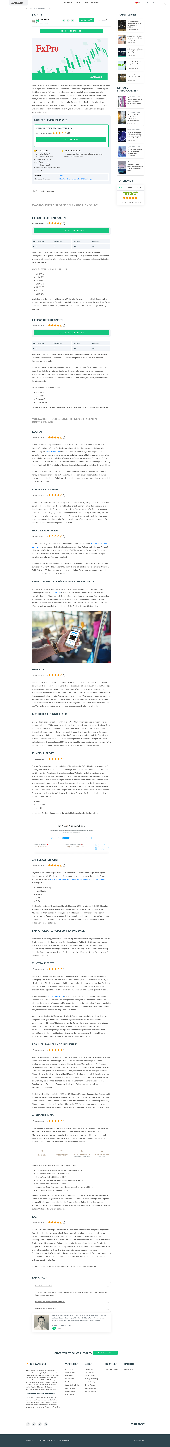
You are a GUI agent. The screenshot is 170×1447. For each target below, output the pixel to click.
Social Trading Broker (72, 1385)
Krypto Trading (90, 1382)
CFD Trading (89, 1372)
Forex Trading (89, 1369)
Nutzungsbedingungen (47, 1440)
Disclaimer (101, 20)
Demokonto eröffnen (71, 31)
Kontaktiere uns (32, 1440)
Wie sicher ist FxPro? (43, 1285)
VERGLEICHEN (68, 3)
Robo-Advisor (70, 1388)
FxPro (61, 175)
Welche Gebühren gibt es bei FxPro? (50, 1301)
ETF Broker (69, 1382)
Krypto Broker (70, 1379)
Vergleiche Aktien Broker (130, 202)
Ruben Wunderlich (43, 19)
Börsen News (128, 1369)
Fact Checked (85, 20)
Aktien (121, 187)
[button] (138, 2)
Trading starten (105, 1353)
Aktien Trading (90, 1375)
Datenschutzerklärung (63, 1440)
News (86, 3)
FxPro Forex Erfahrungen (67, 179)
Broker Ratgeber (90, 1385)
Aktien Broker (70, 1372)
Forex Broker (69, 1369)
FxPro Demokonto (56, 996)
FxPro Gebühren (53, 451)
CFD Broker (69, 1375)
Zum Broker (71, 139)
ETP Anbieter (69, 1394)
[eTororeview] (130, 197)
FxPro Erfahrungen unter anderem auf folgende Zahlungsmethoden (78, 879)
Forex (130, 187)
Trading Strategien (91, 1391)
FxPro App (56, 593)
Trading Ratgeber (91, 1388)
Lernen (78, 3)
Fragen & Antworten (112, 1369)
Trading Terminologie (92, 1379)
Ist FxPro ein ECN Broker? (46, 1308)
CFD (139, 187)
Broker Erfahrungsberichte (40, 9)
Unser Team (95, 3)
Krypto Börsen (70, 1391)
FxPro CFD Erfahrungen (85, 179)
